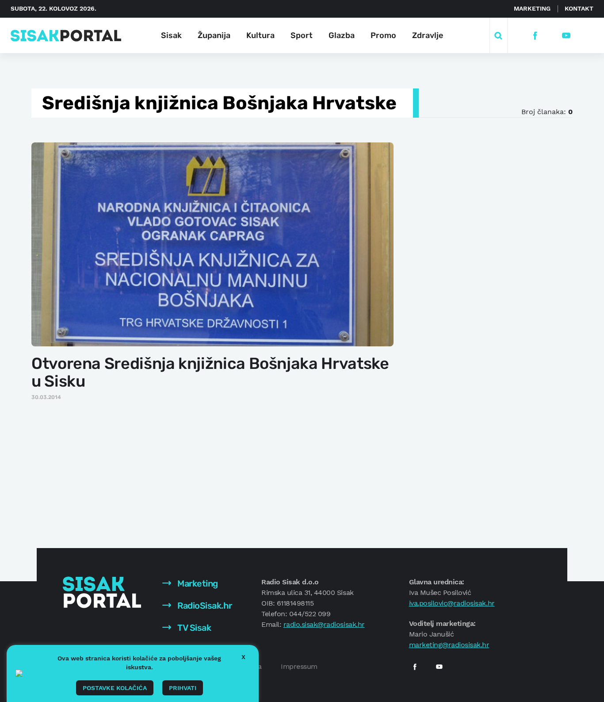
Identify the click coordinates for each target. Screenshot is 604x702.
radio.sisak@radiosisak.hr (324, 624)
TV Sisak (193, 627)
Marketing (532, 8)
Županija (214, 35)
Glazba (342, 35)
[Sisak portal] (66, 35)
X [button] (243, 656)
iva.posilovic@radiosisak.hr (452, 603)
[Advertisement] (477, 274)
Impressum (299, 666)
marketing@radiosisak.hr (449, 645)
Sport (302, 35)
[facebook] (535, 35)
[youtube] (566, 35)
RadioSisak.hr (204, 605)
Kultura (260, 35)
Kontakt (579, 8)
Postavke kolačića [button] (115, 687)
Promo (383, 35)
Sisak (171, 35)
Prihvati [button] (182, 687)
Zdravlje (427, 35)
